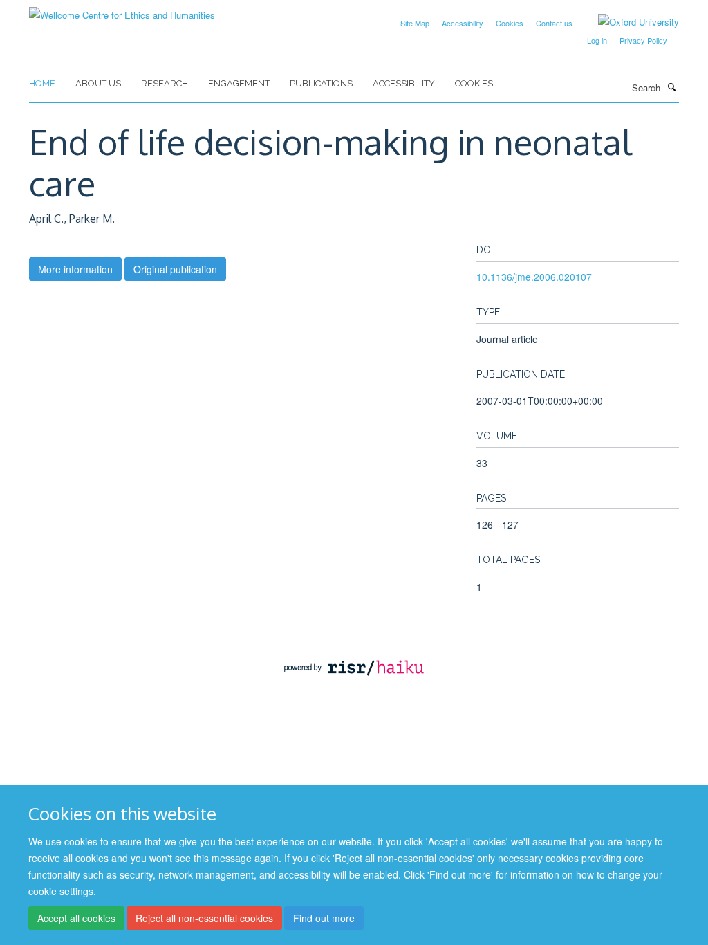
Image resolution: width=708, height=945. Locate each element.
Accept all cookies (76, 918)
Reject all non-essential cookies (204, 918)
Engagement (239, 83)
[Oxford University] (628, 22)
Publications (321, 83)
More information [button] (75, 269)
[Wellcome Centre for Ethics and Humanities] (122, 10)
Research (164, 83)
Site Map (414, 22)
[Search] (671, 86)
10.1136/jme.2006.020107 (534, 277)
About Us (98, 83)
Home (42, 83)
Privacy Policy (643, 40)
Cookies (509, 22)
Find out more (324, 918)
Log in (597, 40)
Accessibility (462, 22)
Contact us (554, 22)
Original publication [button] (175, 269)
